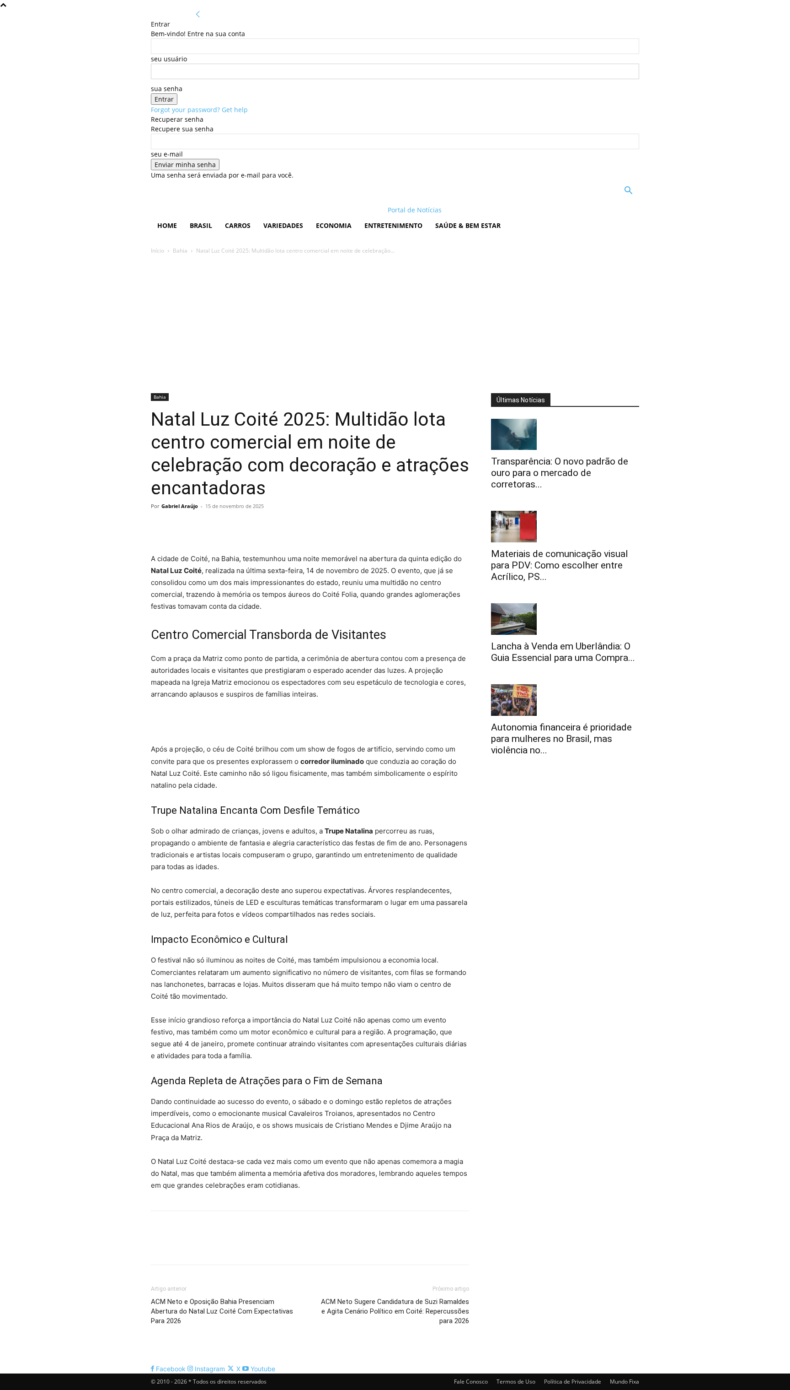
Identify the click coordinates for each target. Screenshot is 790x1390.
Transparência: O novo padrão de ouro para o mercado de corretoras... (559, 473)
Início (157, 250)
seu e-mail (167, 154)
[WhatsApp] (223, 527)
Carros (238, 225)
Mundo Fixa (624, 1381)
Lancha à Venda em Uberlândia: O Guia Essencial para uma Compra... (563, 652)
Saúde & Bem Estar (468, 225)
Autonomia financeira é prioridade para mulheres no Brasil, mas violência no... (561, 739)
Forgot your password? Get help (199, 109)
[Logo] (210, 210)
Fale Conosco (471, 1381)
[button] (628, 191)
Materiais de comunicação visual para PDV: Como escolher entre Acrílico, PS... (559, 565)
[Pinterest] (202, 527)
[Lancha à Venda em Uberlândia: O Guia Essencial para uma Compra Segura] (565, 619)
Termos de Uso (515, 1381)
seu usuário (169, 58)
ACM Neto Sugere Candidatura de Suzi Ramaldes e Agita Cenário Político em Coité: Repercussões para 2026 (395, 1311)
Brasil (201, 225)
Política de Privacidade (572, 1381)
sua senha (166, 88)
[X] (181, 527)
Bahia (180, 250)
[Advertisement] (395, 324)
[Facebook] (160, 527)
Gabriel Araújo (179, 506)
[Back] (198, 14)
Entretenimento (393, 225)
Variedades (283, 225)
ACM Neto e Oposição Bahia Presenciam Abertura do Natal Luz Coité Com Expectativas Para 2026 (222, 1311)
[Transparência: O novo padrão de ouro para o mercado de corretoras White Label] (565, 434)
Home (167, 225)
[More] (244, 527)
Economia (334, 225)
